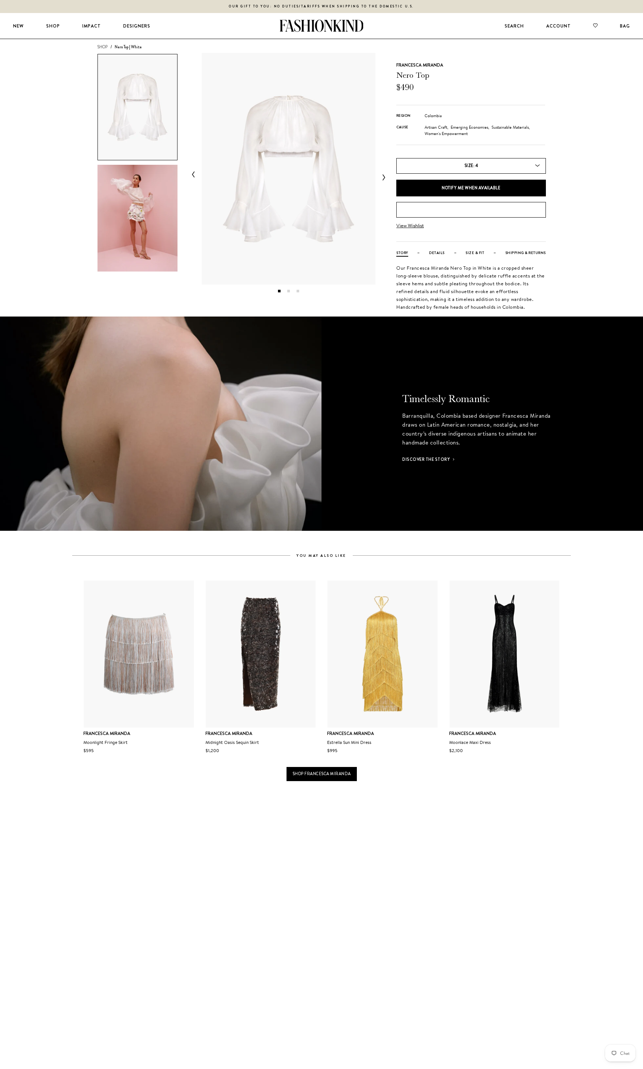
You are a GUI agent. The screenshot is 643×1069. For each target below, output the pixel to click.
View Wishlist (410, 225)
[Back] (195, 174)
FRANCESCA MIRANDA (419, 65)
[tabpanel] (288, 169)
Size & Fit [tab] (475, 253)
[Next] (382, 177)
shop (102, 47)
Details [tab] (437, 253)
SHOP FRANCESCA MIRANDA (321, 774)
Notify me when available (471, 188)
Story (402, 253)
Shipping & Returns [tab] (525, 253)
